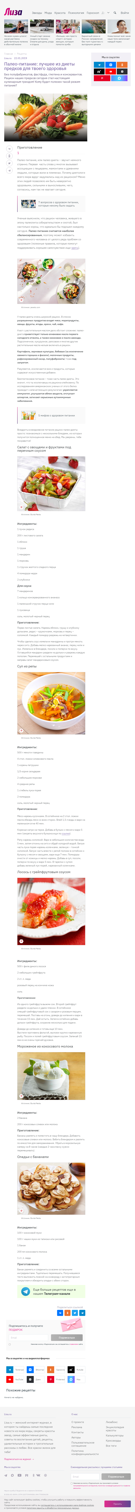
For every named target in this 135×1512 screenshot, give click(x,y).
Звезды (37, 13)
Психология (76, 13)
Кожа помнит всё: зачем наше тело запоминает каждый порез (119, 39)
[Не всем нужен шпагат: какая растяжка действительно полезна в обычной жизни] (16, 26)
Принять (118, 1504)
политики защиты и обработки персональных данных (53, 1508)
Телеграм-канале (57, 1293)
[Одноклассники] (122, 65)
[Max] (119, 78)
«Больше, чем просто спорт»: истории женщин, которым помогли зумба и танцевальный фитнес (66, 40)
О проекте (77, 1422)
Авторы (76, 1437)
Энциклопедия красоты (115, 1428)
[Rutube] (99, 71)
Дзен (38, 1379)
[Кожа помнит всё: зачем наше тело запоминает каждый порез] (119, 26)
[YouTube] (110, 71)
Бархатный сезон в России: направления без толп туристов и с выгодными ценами (92, 40)
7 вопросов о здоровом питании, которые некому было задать (58, 203)
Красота (60, 13)
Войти (125, 13)
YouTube (19, 1379)
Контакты (77, 1432)
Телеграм (19, 1369)
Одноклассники (60, 1369)
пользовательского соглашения (85, 1486)
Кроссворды (113, 1440)
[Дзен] (122, 71)
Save (21, 300)
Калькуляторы (115, 1435)
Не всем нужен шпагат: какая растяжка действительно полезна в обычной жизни (16, 40)
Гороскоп (93, 13)
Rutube (80, 1369)
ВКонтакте (40, 1369)
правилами (74, 1344)
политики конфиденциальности (110, 1486)
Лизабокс (112, 1422)
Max (78, 1379)
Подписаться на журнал (17, 1459)
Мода (48, 13)
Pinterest (60, 1379)
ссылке (66, 833)
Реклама (76, 1427)
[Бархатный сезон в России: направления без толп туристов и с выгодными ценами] (94, 26)
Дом (104, 13)
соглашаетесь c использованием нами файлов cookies (67, 1505)
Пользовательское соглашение (82, 1444)
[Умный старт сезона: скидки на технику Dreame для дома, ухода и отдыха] (42, 26)
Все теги (111, 1445)
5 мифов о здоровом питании (56, 415)
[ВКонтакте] (110, 65)
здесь (74, 247)
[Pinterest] (102, 78)
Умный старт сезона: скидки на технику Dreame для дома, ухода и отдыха (42, 40)
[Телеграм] (99, 65)
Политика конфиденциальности (85, 1452)
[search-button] (115, 12)
